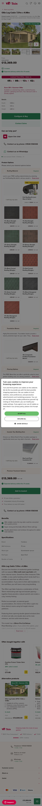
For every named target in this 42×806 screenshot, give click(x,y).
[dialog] (21, 403)
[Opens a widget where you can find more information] (9, 802)
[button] (21, 423)
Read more (9, 409)
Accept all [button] (22, 413)
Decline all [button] (21, 419)
